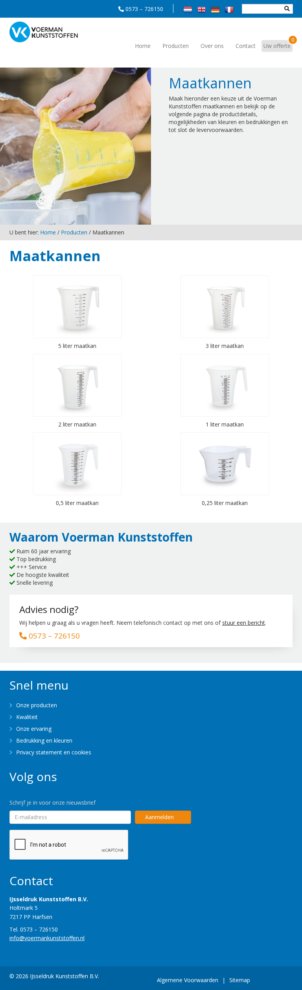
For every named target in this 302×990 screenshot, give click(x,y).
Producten (175, 45)
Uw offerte (278, 44)
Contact (246, 45)
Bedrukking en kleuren (44, 740)
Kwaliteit (27, 717)
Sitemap (239, 980)
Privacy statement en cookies (53, 752)
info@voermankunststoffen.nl (47, 938)
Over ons (212, 45)
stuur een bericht (243, 622)
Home (143, 45)
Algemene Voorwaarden (187, 980)
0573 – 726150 (144, 9)
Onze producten (36, 705)
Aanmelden (159, 817)
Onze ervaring (34, 728)
